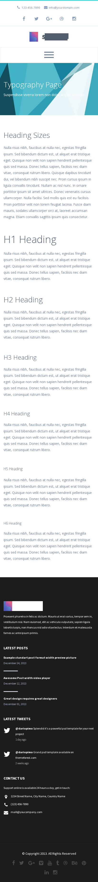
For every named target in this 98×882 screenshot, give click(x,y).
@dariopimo (24, 728)
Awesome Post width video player (27, 678)
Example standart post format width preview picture (40, 657)
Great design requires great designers (30, 698)
